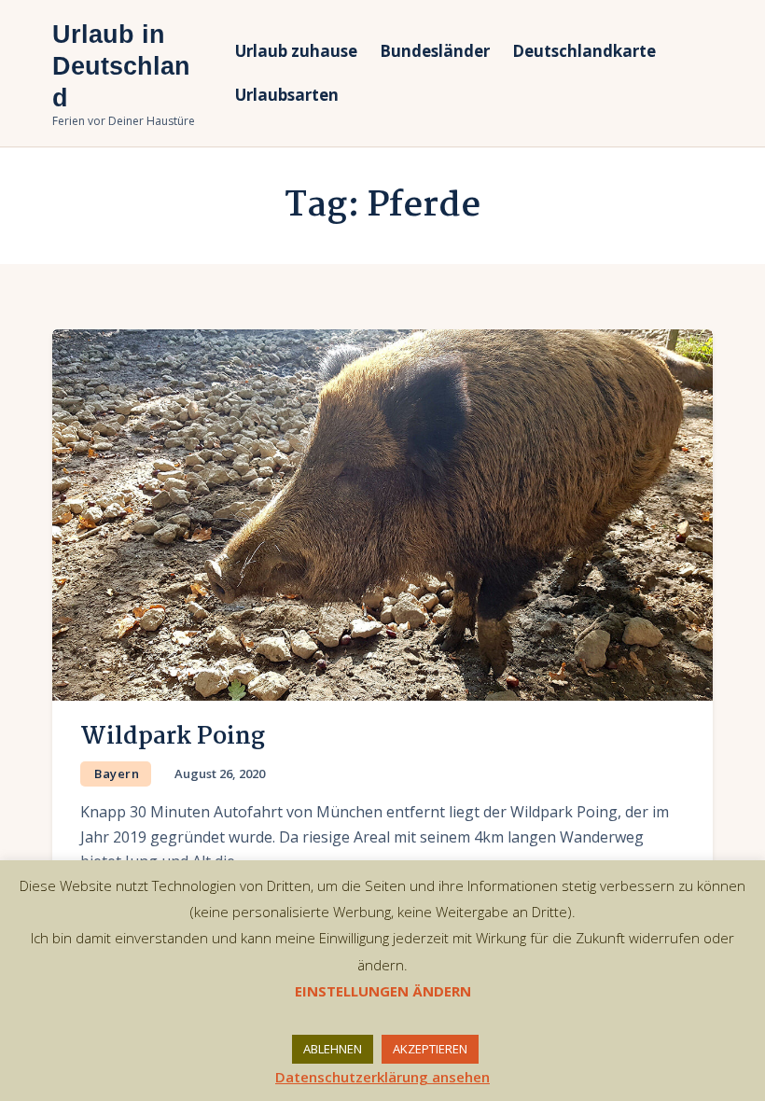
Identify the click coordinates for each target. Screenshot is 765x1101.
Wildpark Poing (172, 737)
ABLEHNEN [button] (332, 1048)
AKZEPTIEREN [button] (430, 1048)
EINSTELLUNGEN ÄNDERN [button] (383, 991)
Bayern (116, 773)
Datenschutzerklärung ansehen (382, 1076)
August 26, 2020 (219, 773)
